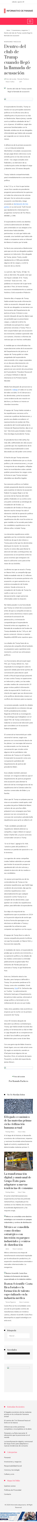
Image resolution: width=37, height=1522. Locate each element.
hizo (16, 988)
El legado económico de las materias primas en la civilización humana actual (17, 1122)
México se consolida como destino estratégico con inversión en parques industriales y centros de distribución (17, 1236)
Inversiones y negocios (12, 41)
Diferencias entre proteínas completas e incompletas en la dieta (17, 1428)
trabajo (15, 390)
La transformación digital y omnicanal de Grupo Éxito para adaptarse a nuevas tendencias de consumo (18, 1181)
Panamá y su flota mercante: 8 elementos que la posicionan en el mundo (17, 1435)
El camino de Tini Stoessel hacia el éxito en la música (17, 1421)
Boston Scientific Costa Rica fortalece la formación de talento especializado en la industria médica (18, 1291)
